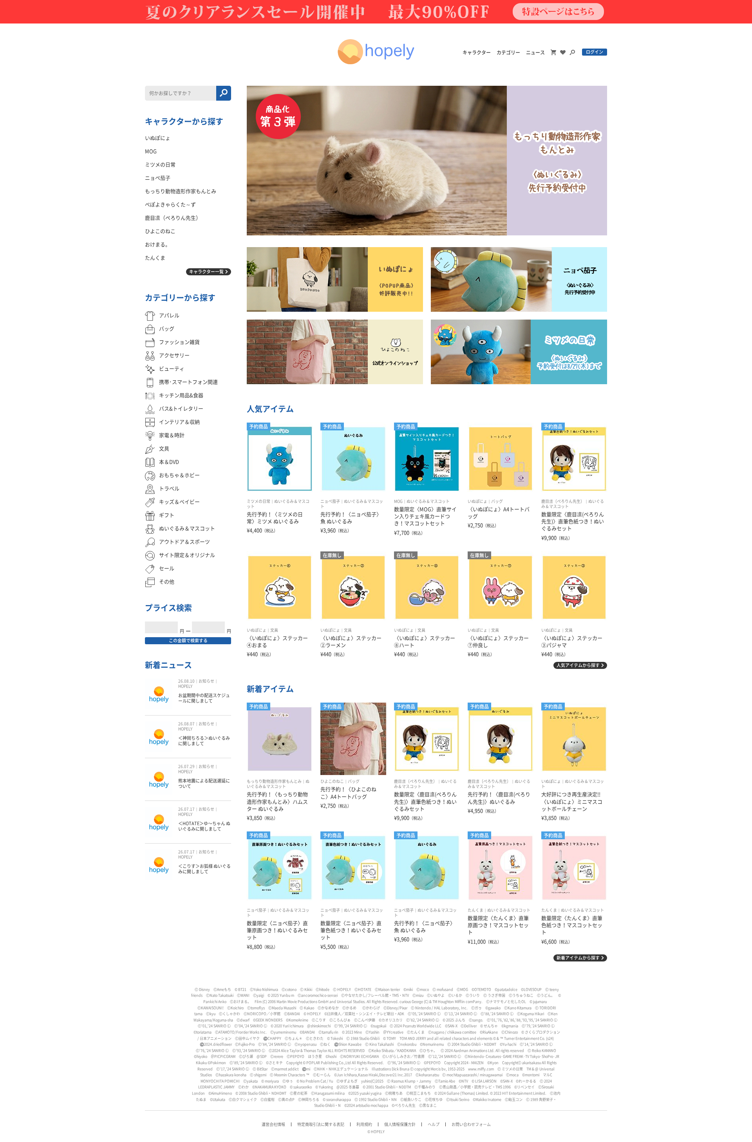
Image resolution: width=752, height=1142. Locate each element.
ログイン (594, 52)
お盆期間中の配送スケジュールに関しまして (204, 698)
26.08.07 (186, 724)
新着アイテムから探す (578, 958)
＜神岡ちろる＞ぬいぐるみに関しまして (204, 741)
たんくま (475, 910)
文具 (274, 630)
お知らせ (206, 681)
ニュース (535, 52)
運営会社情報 (273, 1124)
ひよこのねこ (332, 781)
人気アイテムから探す (578, 665)
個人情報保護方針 (400, 1124)
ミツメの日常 (258, 501)
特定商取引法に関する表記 (320, 1124)
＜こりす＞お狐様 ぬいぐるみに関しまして (204, 869)
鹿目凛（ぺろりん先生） (562, 501)
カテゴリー (508, 52)
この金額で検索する (188, 640)
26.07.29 (186, 766)
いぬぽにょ (477, 501)
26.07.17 (186, 809)
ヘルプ (433, 1124)
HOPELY (185, 686)
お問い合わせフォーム (471, 1124)
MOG (398, 501)
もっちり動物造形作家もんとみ (274, 781)
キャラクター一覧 (206, 271)
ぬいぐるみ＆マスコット (428, 501)
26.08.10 (186, 681)
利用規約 (364, 1124)
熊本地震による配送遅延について (204, 783)
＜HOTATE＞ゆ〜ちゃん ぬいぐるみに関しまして (204, 826)
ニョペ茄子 (330, 501)
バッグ (497, 501)
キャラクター (477, 52)
